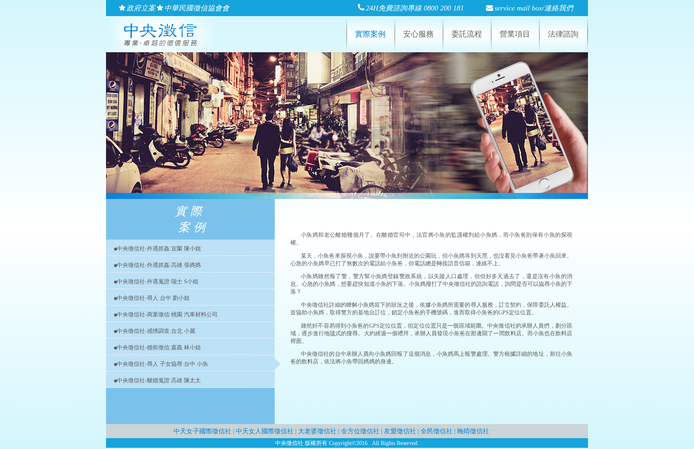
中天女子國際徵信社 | (205, 431)
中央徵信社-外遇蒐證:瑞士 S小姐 (157, 281)
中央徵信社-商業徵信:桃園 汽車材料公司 (167, 314)
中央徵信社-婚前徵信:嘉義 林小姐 (159, 347)
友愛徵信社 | (402, 431)
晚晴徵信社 (473, 431)
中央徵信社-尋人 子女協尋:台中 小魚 (162, 364)
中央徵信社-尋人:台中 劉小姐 (153, 298)
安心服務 (418, 34)
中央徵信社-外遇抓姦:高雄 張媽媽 (159, 265)
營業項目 (515, 34)
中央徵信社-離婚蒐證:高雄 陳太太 (159, 380)
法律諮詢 (563, 34)
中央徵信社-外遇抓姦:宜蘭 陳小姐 (159, 248)
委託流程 (466, 34)
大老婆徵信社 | (319, 431)
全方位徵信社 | (362, 431)
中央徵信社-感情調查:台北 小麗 (156, 331)
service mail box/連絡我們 (533, 8)
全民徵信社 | (438, 431)
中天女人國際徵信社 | (267, 431)
